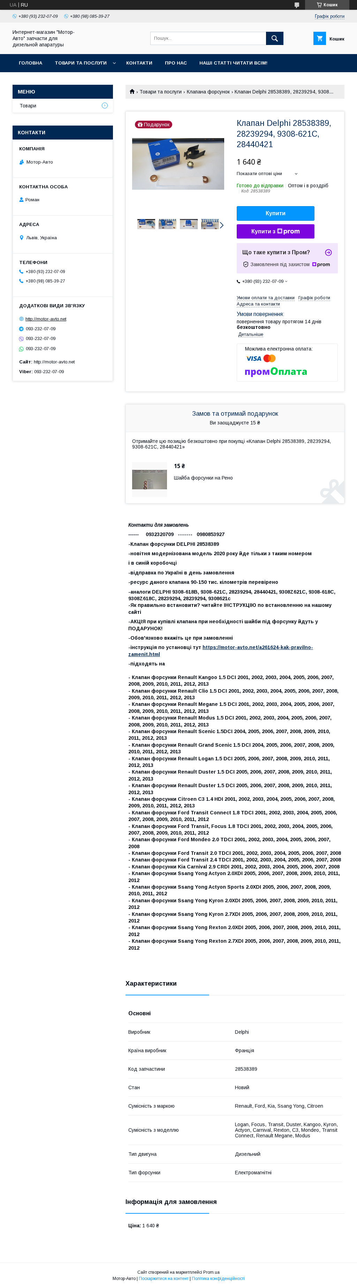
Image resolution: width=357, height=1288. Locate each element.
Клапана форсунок (208, 92)
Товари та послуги (81, 63)
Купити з (263, 231)
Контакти (139, 63)
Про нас (176, 63)
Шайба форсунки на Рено (203, 478)
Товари (28, 105)
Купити (276, 213)
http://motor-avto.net (45, 319)
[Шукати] (274, 38)
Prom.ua (211, 1272)
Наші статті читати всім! (233, 63)
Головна (30, 63)
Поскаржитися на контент (164, 1278)
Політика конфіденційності (218, 1278)
